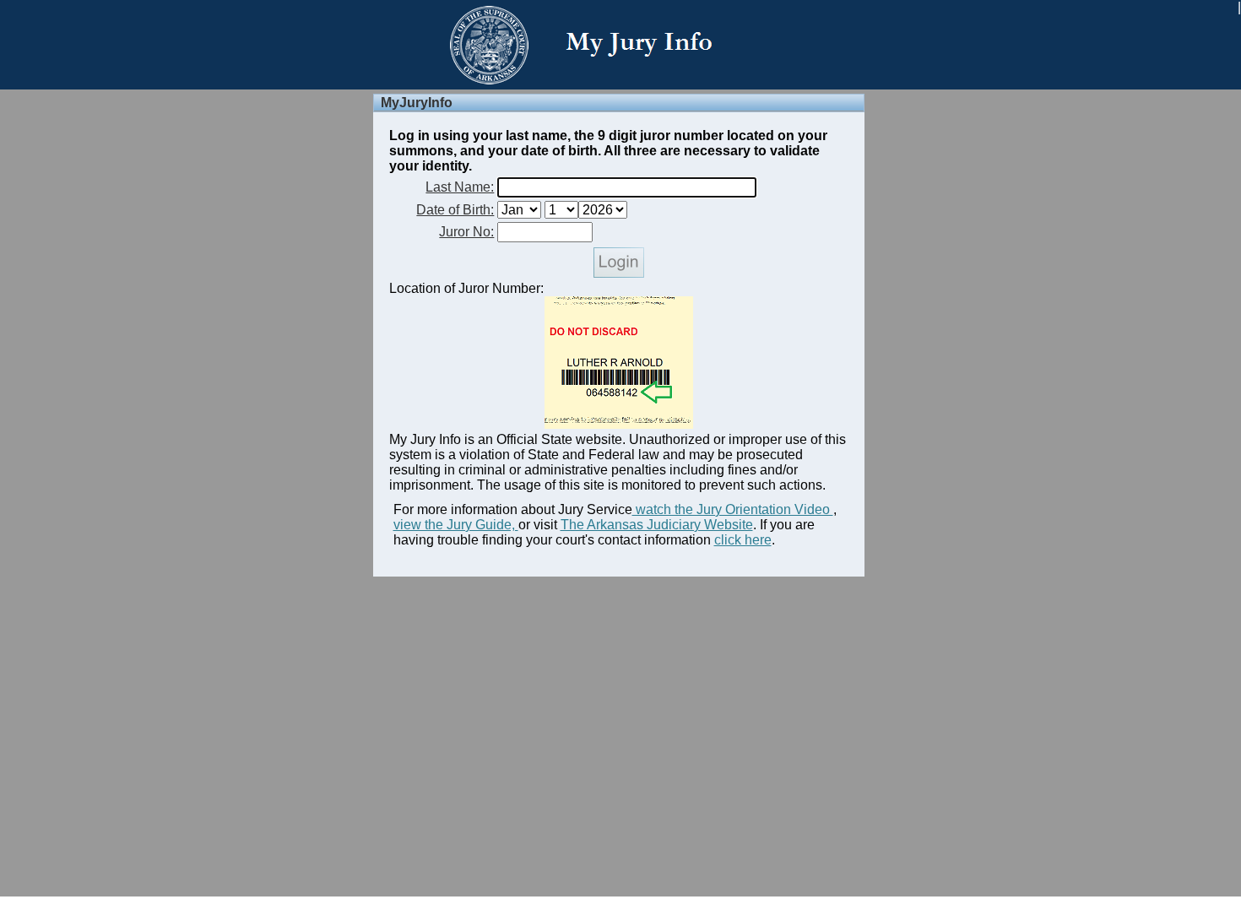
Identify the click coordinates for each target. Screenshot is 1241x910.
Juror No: (466, 232)
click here (743, 540)
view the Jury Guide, (455, 524)
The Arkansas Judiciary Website (657, 524)
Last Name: (459, 187)
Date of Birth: (455, 210)
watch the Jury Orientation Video (732, 509)
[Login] (618, 273)
